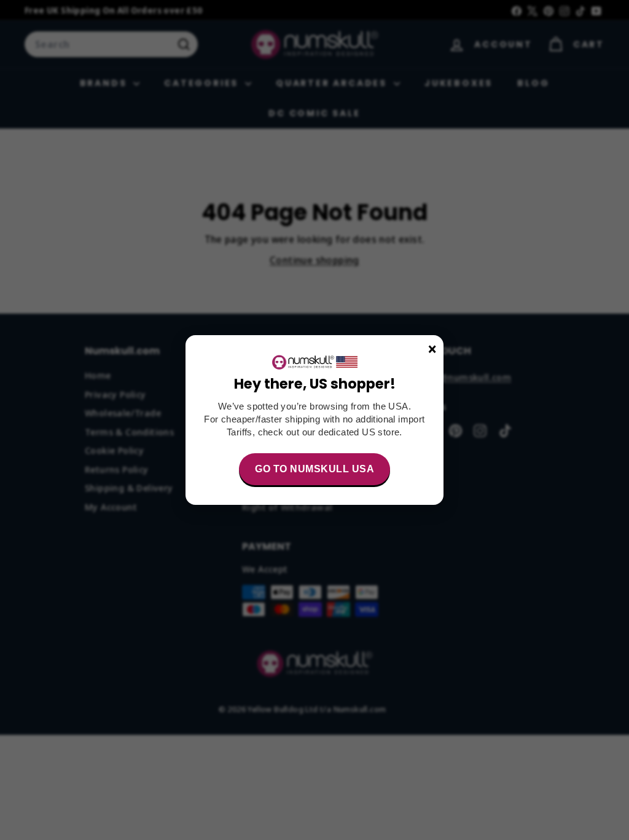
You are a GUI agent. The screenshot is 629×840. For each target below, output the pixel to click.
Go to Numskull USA (314, 469)
